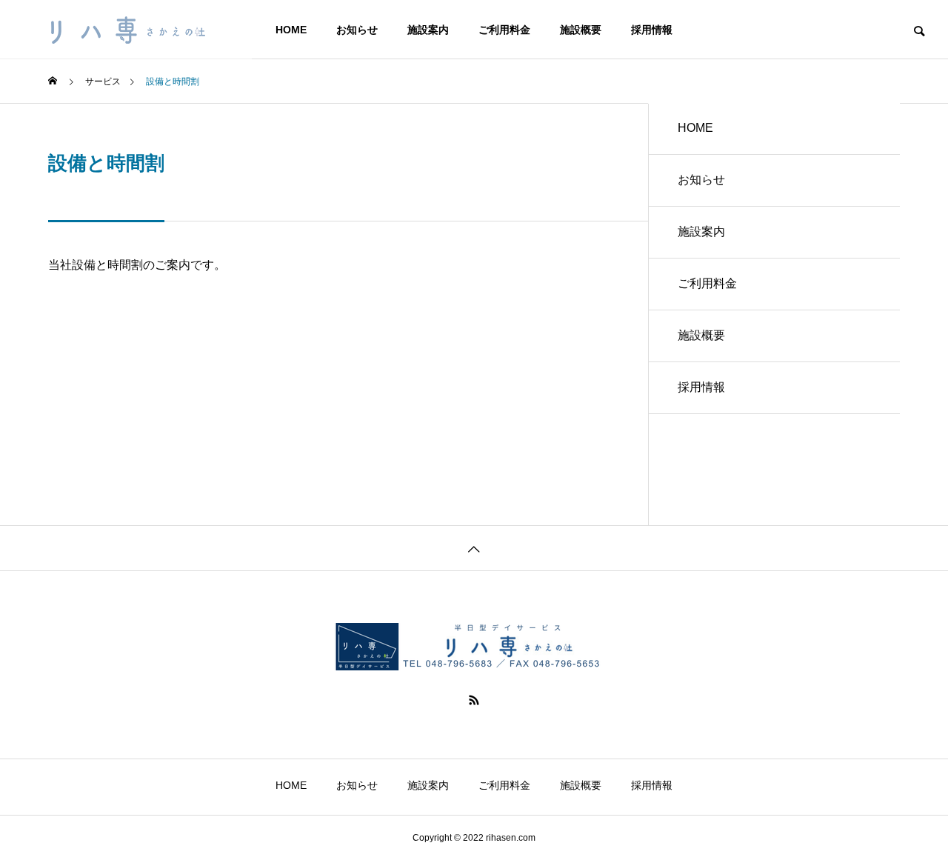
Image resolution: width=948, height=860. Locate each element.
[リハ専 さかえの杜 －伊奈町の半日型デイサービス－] (126, 29)
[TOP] (474, 547)
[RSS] (474, 700)
